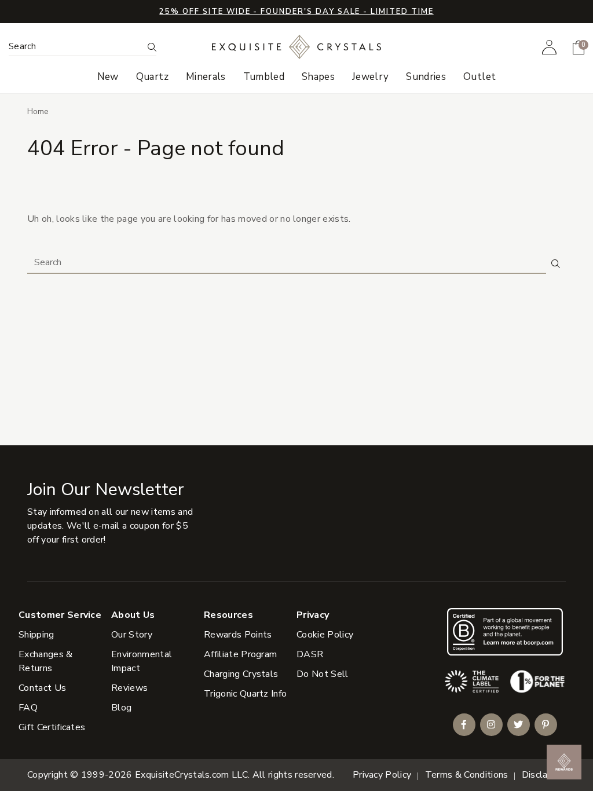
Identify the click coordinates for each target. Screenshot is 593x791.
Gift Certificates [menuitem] (52, 727)
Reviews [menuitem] (129, 688)
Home (38, 111)
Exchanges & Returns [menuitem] (46, 661)
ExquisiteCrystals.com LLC (191, 774)
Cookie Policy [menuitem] (324, 634)
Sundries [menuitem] (426, 77)
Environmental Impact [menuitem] (141, 661)
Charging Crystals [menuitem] (241, 674)
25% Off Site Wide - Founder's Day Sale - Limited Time (296, 11)
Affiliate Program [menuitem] (240, 654)
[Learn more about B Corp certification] (505, 631)
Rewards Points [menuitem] (238, 634)
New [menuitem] (108, 77)
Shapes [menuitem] (318, 77)
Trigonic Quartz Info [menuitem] (245, 693)
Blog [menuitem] (121, 707)
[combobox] (75, 47)
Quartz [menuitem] (152, 77)
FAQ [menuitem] (28, 707)
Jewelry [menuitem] (370, 77)
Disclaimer (544, 774)
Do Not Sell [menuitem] (322, 674)
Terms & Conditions (466, 774)
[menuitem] (549, 46)
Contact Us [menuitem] (42, 688)
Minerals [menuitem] (206, 77)
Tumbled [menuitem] (263, 77)
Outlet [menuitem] (479, 77)
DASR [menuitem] (309, 654)
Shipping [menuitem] (36, 634)
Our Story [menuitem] (131, 634)
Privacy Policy (382, 774)
